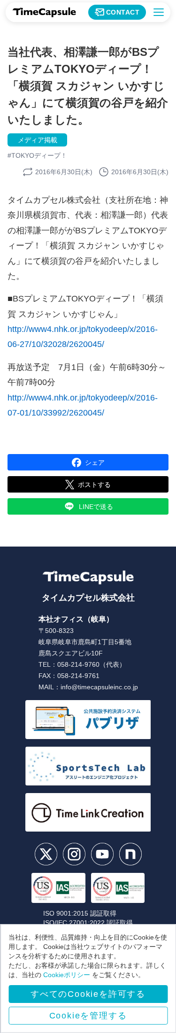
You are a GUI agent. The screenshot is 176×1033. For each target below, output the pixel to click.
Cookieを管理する (88, 1015)
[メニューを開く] (159, 12)
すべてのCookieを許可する (88, 994)
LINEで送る (96, 506)
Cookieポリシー (66, 975)
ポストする (94, 484)
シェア (95, 462)
